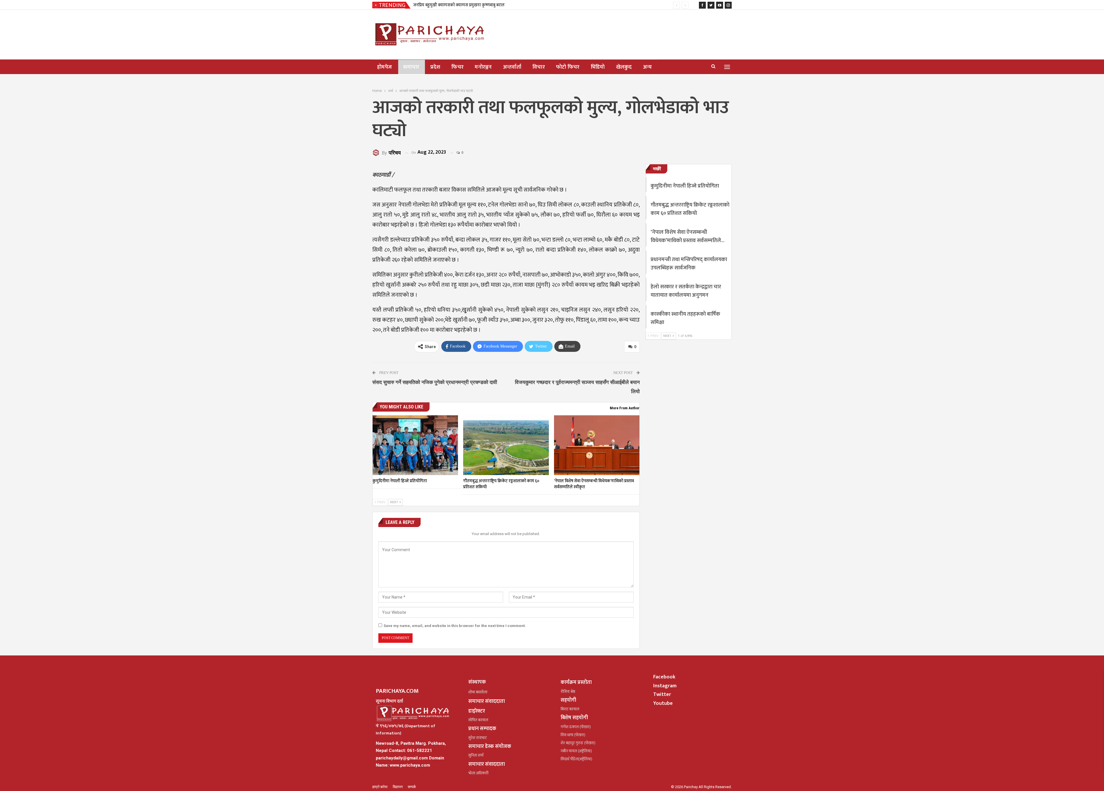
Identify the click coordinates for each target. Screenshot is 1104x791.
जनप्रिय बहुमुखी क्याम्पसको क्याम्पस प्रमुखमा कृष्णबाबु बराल (459, 5)
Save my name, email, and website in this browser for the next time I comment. (455, 626)
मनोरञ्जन (483, 67)
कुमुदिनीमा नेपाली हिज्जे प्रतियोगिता (685, 186)
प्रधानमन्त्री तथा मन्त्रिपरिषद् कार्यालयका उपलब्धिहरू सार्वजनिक (689, 263)
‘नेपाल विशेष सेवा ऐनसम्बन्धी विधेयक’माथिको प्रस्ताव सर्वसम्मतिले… (687, 236)
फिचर (457, 67)
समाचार (411, 67)
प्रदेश (435, 67)
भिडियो (598, 67)
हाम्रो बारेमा (380, 787)
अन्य (647, 67)
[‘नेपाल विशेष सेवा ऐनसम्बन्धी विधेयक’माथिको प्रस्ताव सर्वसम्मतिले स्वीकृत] (596, 445)
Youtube (663, 703)
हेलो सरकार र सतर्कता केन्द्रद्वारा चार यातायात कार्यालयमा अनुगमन (686, 291)
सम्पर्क (412, 787)
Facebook (664, 677)
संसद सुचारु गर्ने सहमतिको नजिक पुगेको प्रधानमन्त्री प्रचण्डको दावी (434, 382)
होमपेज (384, 67)
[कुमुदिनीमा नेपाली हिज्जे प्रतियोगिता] (415, 445)
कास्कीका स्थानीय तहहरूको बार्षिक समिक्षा (685, 318)
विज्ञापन (398, 787)
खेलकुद (624, 67)
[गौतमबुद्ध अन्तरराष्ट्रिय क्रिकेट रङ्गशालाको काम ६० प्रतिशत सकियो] (506, 445)
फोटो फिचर (568, 67)
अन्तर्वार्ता (512, 67)
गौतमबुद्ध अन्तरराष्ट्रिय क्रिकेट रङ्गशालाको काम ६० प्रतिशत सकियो (690, 209)
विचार (538, 67)
